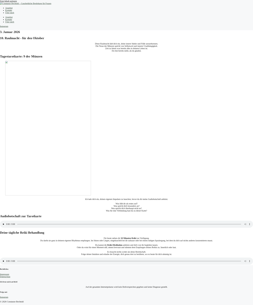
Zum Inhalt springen (8, 1)
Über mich (9, 13)
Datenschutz (5, 277)
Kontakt (8, 10)
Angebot (9, 8)
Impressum (4, 274)
